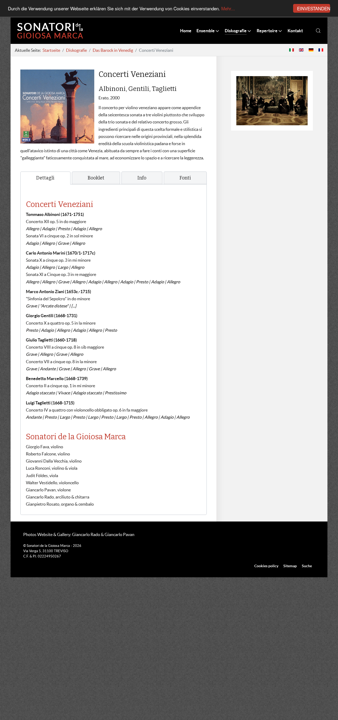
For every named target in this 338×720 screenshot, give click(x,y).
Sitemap (290, 566)
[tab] (45, 178)
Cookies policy (266, 566)
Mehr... (228, 8)
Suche (307, 566)
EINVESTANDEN (313, 8)
